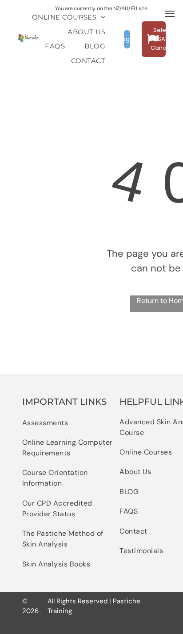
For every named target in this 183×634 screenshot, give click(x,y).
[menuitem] (68, 17)
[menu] (170, 14)
